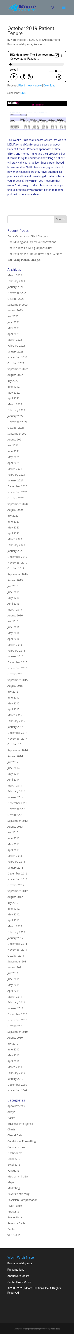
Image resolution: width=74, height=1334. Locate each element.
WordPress (55, 1329)
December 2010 (17, 1014)
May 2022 (13, 392)
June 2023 (13, 322)
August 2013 (15, 826)
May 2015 (13, 703)
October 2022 (15, 363)
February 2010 (16, 1073)
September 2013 (17, 820)
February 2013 (16, 861)
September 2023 (17, 304)
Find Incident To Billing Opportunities (30, 248)
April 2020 (13, 533)
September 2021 (17, 433)
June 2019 (13, 592)
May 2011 (13, 985)
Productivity (14, 1217)
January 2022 (15, 416)
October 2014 (15, 744)
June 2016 (13, 627)
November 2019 (17, 562)
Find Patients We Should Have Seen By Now (34, 254)
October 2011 (15, 955)
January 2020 (15, 551)
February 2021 (16, 474)
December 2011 (17, 944)
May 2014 (13, 773)
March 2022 (14, 404)
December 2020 (17, 486)
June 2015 (13, 697)
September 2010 (17, 1031)
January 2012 (15, 938)
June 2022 (13, 386)
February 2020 (16, 545)
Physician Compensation (22, 1200)
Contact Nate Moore (19, 1282)
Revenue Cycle (16, 1223)
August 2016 (15, 615)
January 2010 (15, 1079)
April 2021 (13, 463)
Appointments (52, 39)
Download (49, 85)
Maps (10, 1182)
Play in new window (30, 85)
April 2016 (13, 639)
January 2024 (15, 287)
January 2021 (15, 480)
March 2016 (14, 645)
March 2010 (14, 1067)
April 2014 (13, 779)
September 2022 (17, 369)
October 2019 (15, 568)
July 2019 (12, 586)
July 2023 (12, 316)
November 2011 (17, 949)
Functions (13, 1170)
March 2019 (14, 609)
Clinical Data (15, 1135)
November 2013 (17, 809)
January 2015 (15, 727)
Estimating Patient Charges (24, 259)
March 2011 (14, 996)
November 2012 (17, 879)
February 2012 (16, 932)
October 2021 (15, 427)
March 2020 (14, 539)
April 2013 (13, 850)
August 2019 (15, 580)
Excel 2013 (13, 1159)
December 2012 (17, 873)
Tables (11, 1229)
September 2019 (17, 574)
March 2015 (14, 715)
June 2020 (13, 521)
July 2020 (12, 515)
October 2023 (15, 299)
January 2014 (15, 797)
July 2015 (12, 691)
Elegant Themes (32, 1329)
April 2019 (13, 603)
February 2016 (16, 650)
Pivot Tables (15, 1206)
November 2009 (17, 1090)
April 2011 (13, 991)
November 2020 (17, 492)
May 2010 (13, 1055)
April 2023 (13, 334)
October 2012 (15, 885)
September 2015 (17, 680)
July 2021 (12, 445)
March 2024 (14, 275)
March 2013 (14, 856)
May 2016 (13, 633)
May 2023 (13, 328)
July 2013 (12, 832)
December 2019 (17, 557)
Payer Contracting (18, 1194)
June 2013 (13, 838)
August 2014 (15, 756)
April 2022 (13, 398)
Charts (11, 1129)
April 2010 (13, 1061)
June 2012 (13, 908)
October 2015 (15, 674)
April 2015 (13, 709)
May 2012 (13, 914)
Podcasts (39, 44)
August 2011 (15, 967)
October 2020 (15, 498)
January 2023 (15, 351)
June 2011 (13, 979)
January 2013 (15, 867)
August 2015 (15, 685)
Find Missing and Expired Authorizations (31, 242)
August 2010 (15, 1037)
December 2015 (17, 662)
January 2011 (15, 1008)
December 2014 (17, 733)
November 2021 (17, 422)
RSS (23, 92)
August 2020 (15, 510)
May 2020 (13, 527)
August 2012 (15, 897)
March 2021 (14, 469)
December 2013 (17, 803)
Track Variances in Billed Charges (27, 236)
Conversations (16, 1147)
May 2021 (13, 457)
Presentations (15, 1269)
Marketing (13, 1188)
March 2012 (14, 926)
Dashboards (14, 1153)
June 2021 (13, 451)
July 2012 (12, 903)
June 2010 (13, 1049)
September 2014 (17, 750)
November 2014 (17, 738)
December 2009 (17, 1084)
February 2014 (16, 791)
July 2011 (12, 973)
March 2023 (14, 339)
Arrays (11, 1112)
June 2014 (13, 768)
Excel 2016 (13, 1164)
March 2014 (14, 785)
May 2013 (13, 844)
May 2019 (13, 597)
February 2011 (16, 1002)
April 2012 (13, 920)
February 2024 (16, 281)
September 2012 (17, 891)
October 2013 (15, 815)
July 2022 (12, 381)
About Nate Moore (18, 1275)
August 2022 (15, 375)
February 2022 (16, 410)
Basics (11, 1118)
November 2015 (17, 668)
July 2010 (12, 1043)
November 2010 (17, 1020)
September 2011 (17, 961)
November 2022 (17, 357)
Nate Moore (18, 39)
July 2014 (12, 762)
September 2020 (17, 504)
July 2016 (12, 621)
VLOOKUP (13, 1235)
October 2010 (15, 1026)
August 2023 (15, 310)
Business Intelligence (19, 44)
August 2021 (15, 439)
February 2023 (16, 345)
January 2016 (15, 656)
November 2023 (17, 293)
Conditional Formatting (21, 1141)
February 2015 (16, 721)
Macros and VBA (17, 1176)
